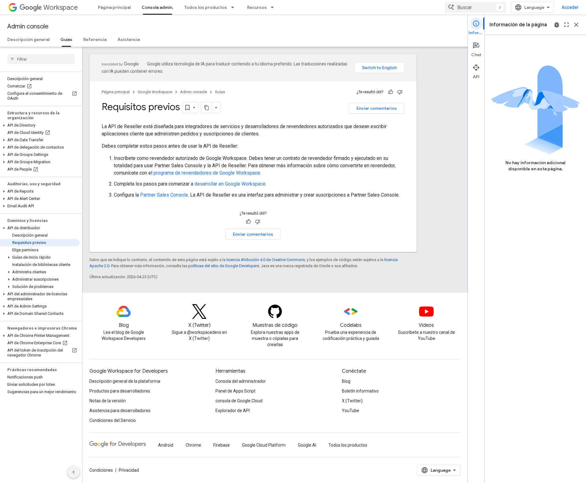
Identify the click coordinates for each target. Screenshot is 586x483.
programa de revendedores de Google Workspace (207, 173)
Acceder (570, 7)
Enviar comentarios (376, 108)
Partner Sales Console (164, 195)
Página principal (114, 7)
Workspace (60, 7)
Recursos (257, 7)
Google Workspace (155, 92)
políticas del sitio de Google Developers (223, 266)
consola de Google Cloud (238, 400)
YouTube (350, 410)
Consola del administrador (240, 381)
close (576, 24)
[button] (40, 125)
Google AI (307, 445)
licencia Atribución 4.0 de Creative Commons (265, 259)
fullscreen (566, 24)
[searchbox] (41, 59)
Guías (66, 39)
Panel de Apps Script (235, 391)
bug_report (556, 24)
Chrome (193, 445)
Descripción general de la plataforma (124, 381)
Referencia (95, 39)
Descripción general (28, 39)
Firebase (221, 445)
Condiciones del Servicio (112, 420)
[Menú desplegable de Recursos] (274, 7)
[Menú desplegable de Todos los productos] (234, 7)
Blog (346, 381)
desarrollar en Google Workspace (230, 184)
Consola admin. (157, 7)
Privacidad (129, 470)
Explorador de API (232, 410)
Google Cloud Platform (264, 445)
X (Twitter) (352, 400)
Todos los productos (205, 7)
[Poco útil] (399, 92)
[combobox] (475, 7)
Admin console (28, 26)
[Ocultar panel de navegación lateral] (73, 472)
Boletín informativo (360, 391)
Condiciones (101, 470)
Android (165, 445)
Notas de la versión (107, 400)
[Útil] (390, 92)
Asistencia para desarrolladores (119, 410)
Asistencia (129, 39)
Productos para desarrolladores (119, 391)
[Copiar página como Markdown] (206, 107)
